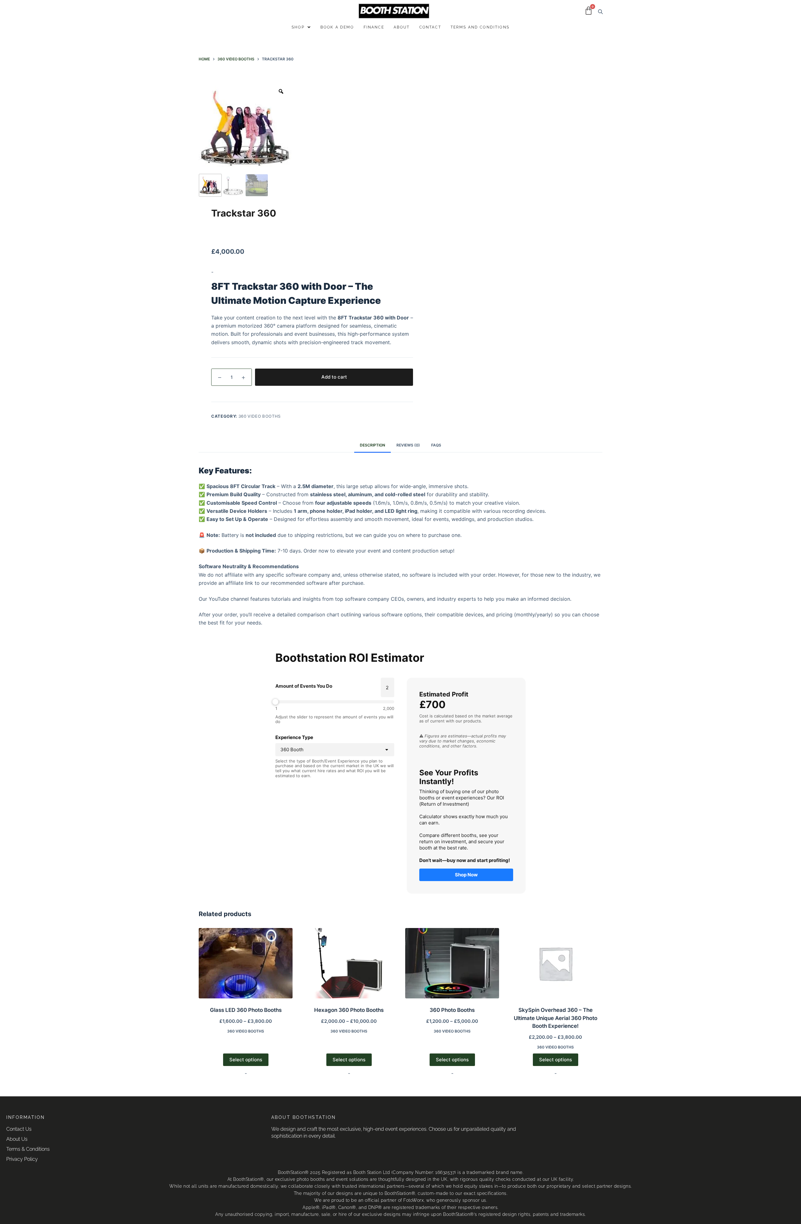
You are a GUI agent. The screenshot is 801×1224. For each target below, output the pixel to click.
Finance (374, 27)
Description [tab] (372, 445)
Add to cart (334, 377)
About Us (17, 1139)
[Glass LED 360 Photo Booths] (246, 963)
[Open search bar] (599, 11)
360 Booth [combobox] (292, 749)
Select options (245, 1060)
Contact (430, 27)
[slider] (334, 701)
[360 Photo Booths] (452, 963)
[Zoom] (281, 91)
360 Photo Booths (452, 1010)
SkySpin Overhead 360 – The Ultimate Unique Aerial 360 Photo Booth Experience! (555, 1018)
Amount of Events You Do (303, 686)
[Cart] (588, 10)
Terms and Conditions (480, 27)
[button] (301, 27)
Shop (298, 27)
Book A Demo (337, 27)
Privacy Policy (22, 1159)
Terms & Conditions (28, 1149)
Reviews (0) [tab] (408, 445)
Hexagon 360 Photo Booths (349, 1010)
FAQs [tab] (436, 445)
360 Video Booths (259, 416)
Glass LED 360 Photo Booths (246, 1010)
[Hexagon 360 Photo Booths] (349, 963)
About (402, 27)
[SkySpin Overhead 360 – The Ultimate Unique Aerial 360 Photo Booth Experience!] (555, 963)
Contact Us (19, 1129)
